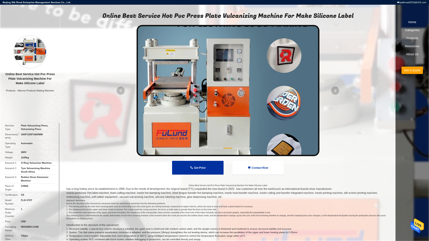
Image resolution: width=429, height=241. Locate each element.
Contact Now (260, 167)
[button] (121, 91)
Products (10, 90)
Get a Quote (412, 70)
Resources (412, 46)
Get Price (200, 167)
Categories (412, 30)
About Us (412, 54)
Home (412, 22)
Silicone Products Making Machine (36, 90)
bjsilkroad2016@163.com (412, 2)
